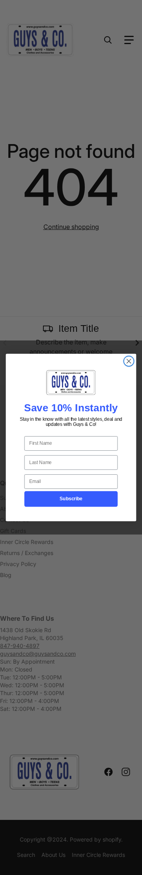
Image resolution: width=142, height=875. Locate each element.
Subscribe (71, 498)
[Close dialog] (129, 361)
